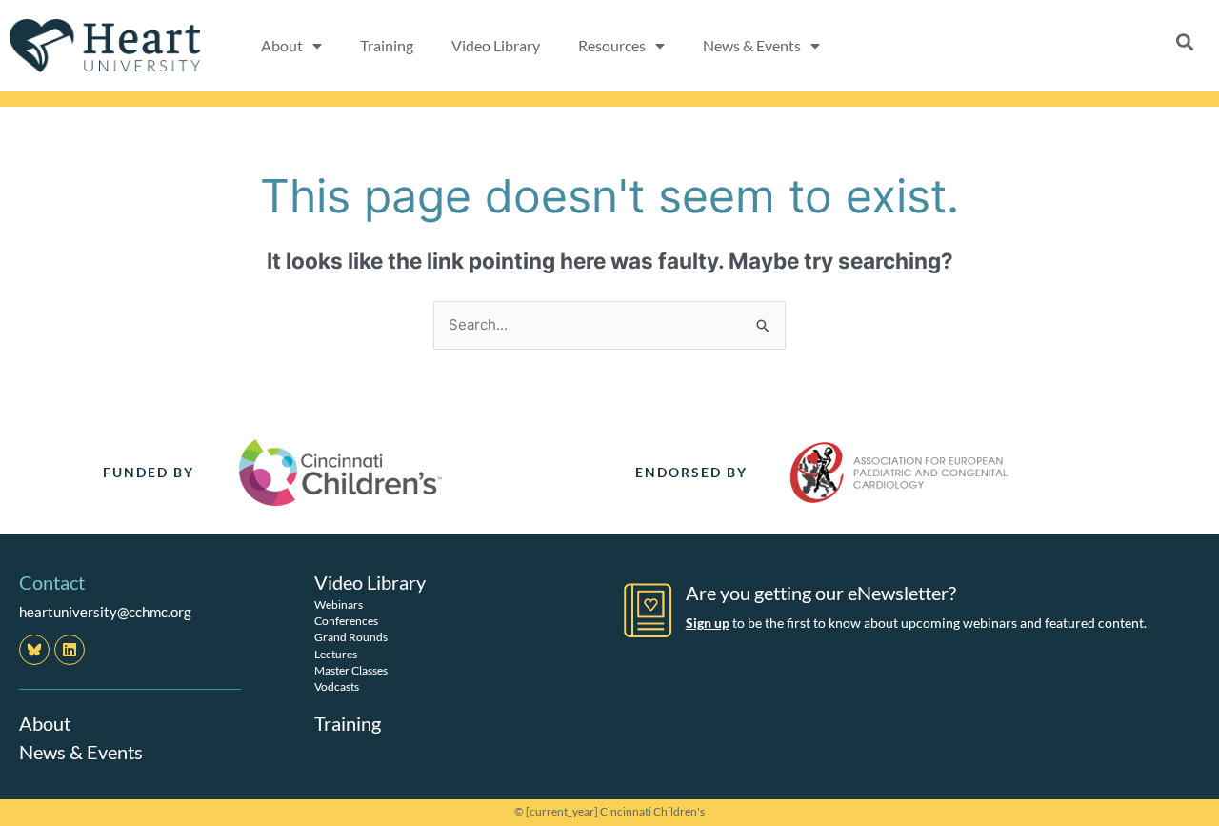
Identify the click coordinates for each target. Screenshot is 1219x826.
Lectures (335, 654)
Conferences (346, 621)
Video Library (495, 45)
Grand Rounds (351, 637)
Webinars (338, 604)
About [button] (282, 45)
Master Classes (351, 670)
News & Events (81, 751)
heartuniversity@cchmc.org (105, 611)
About (44, 723)
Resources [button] (612, 45)
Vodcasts (336, 686)
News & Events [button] (752, 45)
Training (386, 45)
